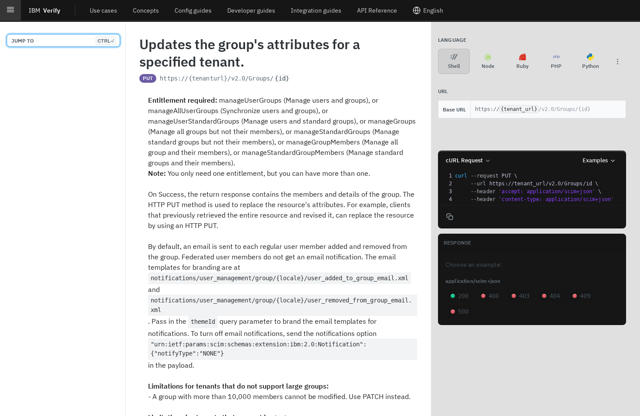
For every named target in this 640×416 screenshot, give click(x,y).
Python (590, 66)
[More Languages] (617, 61)
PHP (556, 66)
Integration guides (316, 10)
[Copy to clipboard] (299, 79)
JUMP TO (62, 40)
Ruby (522, 66)
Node (488, 66)
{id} (282, 78)
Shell (454, 66)
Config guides (193, 10)
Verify (44, 10)
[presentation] (539, 187)
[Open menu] (10, 10)
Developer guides (251, 10)
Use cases (103, 10)
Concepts (146, 10)
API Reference (377, 10)
